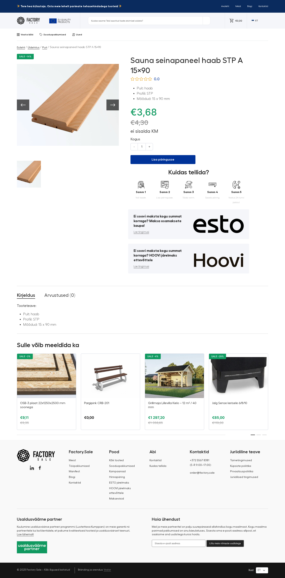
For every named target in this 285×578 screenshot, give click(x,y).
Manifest (74, 471)
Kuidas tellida (157, 466)
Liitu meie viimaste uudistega (225, 543)
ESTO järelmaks (119, 482)
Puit (44, 47)
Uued (79, 34)
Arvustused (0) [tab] (59, 295)
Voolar (107, 569)
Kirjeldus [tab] (26, 295)
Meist (238, 6)
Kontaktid (263, 6)
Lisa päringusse (163, 159)
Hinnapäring (117, 477)
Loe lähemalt (25, 534)
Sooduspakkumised (54, 34)
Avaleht (225, 6)
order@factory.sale (202, 472)
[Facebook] (39, 467)
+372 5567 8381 (199, 460)
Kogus (135, 139)
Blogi (249, 6)
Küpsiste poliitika (240, 466)
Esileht (21, 47)
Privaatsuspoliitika (241, 471)
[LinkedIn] (31, 467)
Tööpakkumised (79, 466)
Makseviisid (116, 498)
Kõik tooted (116, 460)
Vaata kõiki (27, 34)
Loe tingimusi (141, 232)
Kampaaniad (117, 471)
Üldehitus (34, 47)
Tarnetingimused (241, 460)
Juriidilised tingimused (244, 477)
